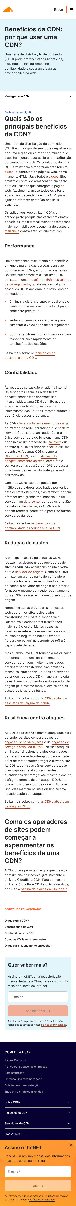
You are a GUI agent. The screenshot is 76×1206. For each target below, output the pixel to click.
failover (54, 442)
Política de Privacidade (53, 1024)
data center (32, 501)
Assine (38, 1186)
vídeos (53, 176)
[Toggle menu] (71, 9)
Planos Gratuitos (15, 1060)
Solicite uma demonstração (22, 1085)
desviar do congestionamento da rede (31, 458)
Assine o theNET (38, 1011)
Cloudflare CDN (16, 456)
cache (9, 172)
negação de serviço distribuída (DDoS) (37, 744)
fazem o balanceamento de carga (44, 423)
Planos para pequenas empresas (26, 1066)
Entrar (58, 9)
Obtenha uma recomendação (23, 1079)
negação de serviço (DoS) (24, 742)
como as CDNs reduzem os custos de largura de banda (36, 700)
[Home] (8, 9)
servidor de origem (29, 572)
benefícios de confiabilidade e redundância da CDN (32, 525)
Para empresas (14, 1072)
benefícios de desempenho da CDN (30, 355)
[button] (38, 96)
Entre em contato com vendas (24, 1091)
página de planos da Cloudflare (44, 889)
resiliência (12, 231)
